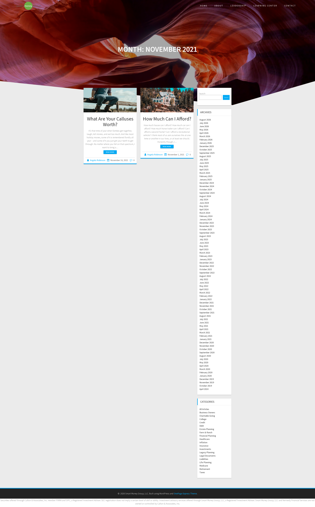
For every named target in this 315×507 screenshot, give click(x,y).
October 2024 (205, 189)
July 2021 (203, 319)
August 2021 (205, 315)
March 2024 (204, 212)
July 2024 (203, 199)
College (202, 419)
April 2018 (203, 389)
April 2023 (203, 249)
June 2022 (204, 282)
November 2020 (206, 345)
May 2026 (203, 129)
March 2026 (204, 136)
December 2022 (206, 262)
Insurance (203, 445)
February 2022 (205, 296)
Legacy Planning (206, 452)
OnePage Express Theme (185, 493)
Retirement (204, 469)
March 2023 (204, 252)
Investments (205, 449)
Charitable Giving (207, 415)
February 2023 (205, 256)
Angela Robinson (97, 160)
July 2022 (203, 279)
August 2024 (205, 196)
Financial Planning (207, 435)
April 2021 (203, 329)
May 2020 (203, 362)
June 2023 (204, 242)
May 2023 (203, 246)
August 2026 (205, 119)
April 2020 (203, 365)
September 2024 (206, 192)
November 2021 (206, 305)
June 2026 (204, 126)
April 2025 (203, 169)
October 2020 (205, 349)
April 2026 (203, 133)
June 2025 (204, 162)
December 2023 (206, 222)
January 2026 (205, 143)
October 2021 (205, 309)
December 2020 (206, 342)
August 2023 (205, 236)
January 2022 (205, 299)
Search (202, 93)
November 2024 (206, 186)
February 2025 (205, 176)
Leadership (238, 5)
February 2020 (205, 372)
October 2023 (205, 229)
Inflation (203, 442)
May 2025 (203, 166)
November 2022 (206, 266)
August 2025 (205, 156)
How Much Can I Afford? (167, 119)
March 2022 (204, 292)
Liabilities (203, 459)
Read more (110, 152)
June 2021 (204, 322)
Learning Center (265, 5)
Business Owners (207, 412)
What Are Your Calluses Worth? (110, 121)
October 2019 (205, 385)
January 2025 (205, 179)
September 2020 (206, 352)
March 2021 (204, 332)
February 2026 (205, 139)
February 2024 (205, 216)
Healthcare (204, 439)
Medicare (203, 465)
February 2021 (205, 335)
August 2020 (205, 355)
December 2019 (206, 379)
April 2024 (203, 209)
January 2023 (205, 259)
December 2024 (206, 182)
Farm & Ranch (205, 432)
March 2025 (204, 172)
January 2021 (205, 339)
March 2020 (204, 369)
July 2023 (203, 239)
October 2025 (205, 149)
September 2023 (206, 232)
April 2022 (203, 289)
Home (203, 5)
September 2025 (206, 153)
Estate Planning (206, 429)
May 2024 (203, 206)
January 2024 (205, 219)
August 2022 (205, 276)
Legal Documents (207, 455)
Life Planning (205, 462)
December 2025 (206, 146)
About (218, 5)
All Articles (204, 409)
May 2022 (203, 286)
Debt (201, 425)
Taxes (202, 472)
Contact (290, 5)
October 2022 (205, 269)
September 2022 (206, 272)
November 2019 (206, 382)
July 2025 (203, 159)
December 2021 (206, 302)
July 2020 (203, 359)
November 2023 (206, 226)
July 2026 (203, 123)
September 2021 (206, 312)
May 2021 (203, 325)
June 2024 (204, 202)
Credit (202, 422)
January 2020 (205, 375)
